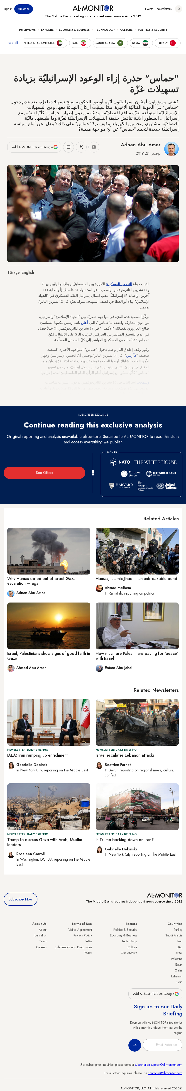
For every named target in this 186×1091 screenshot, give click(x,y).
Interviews (27, 29)
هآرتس (131, 355)
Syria (179, 982)
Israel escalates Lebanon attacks (125, 755)
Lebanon (176, 976)
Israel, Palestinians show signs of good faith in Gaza (48, 656)
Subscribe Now (20, 899)
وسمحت (143, 382)
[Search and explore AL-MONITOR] (178, 9)
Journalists (40, 935)
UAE (179, 947)
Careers (41, 947)
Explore (47, 29)
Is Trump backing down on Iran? (125, 840)
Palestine (176, 958)
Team (42, 941)
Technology (105, 29)
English (28, 272)
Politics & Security (152, 29)
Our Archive (129, 953)
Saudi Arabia (173, 935)
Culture (126, 29)
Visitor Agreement (80, 929)
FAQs (88, 941)
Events (149, 9)
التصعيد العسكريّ (119, 283)
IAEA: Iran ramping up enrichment (37, 755)
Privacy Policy (82, 935)
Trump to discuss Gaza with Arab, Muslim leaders (44, 842)
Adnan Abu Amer (141, 144)
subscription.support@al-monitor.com (158, 1064)
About (42, 929)
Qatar (178, 970)
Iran (179, 941)
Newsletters (164, 9)
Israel (179, 953)
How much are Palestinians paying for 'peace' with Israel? (137, 656)
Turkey (178, 929)
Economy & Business (74, 29)
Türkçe (13, 272)
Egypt (178, 964)
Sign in (8, 9)
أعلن (84, 322)
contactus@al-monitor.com (165, 1073)
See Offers (44, 472)
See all (13, 43)
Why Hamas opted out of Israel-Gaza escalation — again (41, 581)
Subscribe (23, 9)
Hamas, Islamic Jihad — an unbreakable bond (136, 579)
